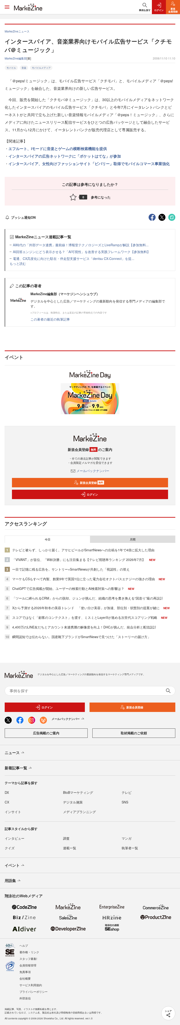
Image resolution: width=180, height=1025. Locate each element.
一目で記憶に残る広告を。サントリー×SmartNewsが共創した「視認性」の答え (71, 569)
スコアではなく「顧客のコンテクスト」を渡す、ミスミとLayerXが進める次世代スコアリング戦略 (84, 617)
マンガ (126, 838)
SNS (125, 802)
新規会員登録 (91, 483)
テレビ (126, 792)
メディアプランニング (79, 811)
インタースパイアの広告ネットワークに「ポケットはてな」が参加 (64, 156)
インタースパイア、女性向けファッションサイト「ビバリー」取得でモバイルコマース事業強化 (89, 163)
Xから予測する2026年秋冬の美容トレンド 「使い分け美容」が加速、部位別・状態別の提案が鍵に (86, 607)
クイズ (10, 848)
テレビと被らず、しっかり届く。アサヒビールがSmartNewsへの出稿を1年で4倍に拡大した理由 (83, 550)
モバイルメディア (41, 67)
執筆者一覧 (130, 848)
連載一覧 (69, 848)
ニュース (12, 752)
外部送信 (25, 998)
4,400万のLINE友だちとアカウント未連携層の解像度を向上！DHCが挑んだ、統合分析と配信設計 (84, 627)
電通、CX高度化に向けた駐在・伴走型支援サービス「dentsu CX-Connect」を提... (73, 258)
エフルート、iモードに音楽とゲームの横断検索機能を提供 (57, 148)
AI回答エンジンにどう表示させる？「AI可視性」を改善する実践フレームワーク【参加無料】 (81, 251)
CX (7, 802)
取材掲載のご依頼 (134, 733)
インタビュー (14, 838)
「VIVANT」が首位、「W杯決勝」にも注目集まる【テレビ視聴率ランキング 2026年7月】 (78, 559)
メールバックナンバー (92, 470)
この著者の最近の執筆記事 (50, 319)
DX (7, 792)
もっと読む (18, 263)
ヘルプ (23, 945)
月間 (132, 539)
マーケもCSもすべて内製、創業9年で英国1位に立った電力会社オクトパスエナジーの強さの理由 (83, 578)
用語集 (10, 880)
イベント (12, 865)
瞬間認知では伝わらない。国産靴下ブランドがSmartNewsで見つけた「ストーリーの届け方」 (81, 636)
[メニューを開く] (7, 7)
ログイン (92, 494)
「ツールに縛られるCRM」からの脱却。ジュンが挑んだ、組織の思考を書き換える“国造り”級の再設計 (87, 598)
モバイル (11, 67)
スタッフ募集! (28, 959)
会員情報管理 (27, 965)
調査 (66, 838)
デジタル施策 (73, 802)
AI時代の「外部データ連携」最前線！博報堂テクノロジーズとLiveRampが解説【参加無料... (81, 244)
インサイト (13, 811)
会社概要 (25, 978)
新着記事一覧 (16, 768)
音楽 (24, 67)
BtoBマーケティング (78, 792)
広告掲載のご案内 (46, 733)
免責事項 (25, 972)
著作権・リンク (29, 952)
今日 (47, 539)
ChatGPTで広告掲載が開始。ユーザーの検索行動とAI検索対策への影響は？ (68, 588)
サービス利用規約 (30, 985)
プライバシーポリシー (33, 991)
